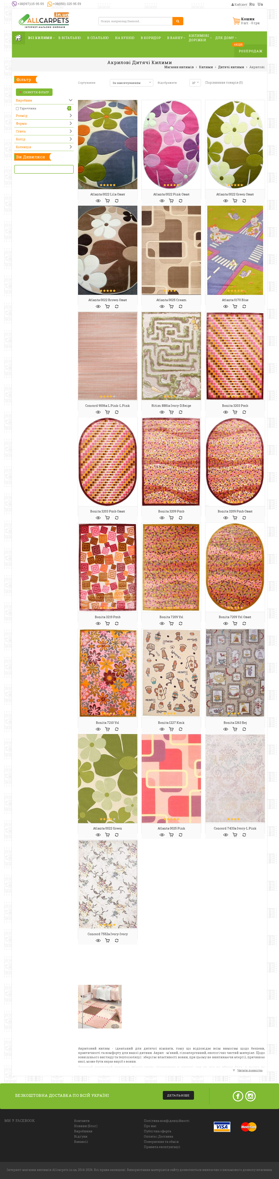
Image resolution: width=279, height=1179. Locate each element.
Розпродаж (251, 51)
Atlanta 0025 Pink (171, 828)
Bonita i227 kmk (171, 723)
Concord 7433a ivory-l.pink (235, 828)
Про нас (150, 1126)
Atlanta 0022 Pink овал (171, 194)
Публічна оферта (157, 1131)
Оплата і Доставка (158, 1136)
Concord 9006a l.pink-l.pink (107, 406)
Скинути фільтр (36, 92)
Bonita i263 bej (235, 723)
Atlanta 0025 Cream (171, 300)
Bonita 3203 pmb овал (107, 511)
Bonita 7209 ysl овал (235, 617)
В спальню (98, 38)
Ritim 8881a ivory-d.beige (171, 406)
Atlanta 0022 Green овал (235, 194)
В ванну (175, 38)
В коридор (151, 38)
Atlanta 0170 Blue (235, 300)
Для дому (224, 38)
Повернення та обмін (161, 1142)
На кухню (124, 38)
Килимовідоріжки (199, 38)
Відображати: (167, 83)
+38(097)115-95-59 (30, 4)
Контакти (82, 1121)
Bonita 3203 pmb (235, 406)
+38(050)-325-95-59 (66, 4)
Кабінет (240, 4)
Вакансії (81, 1142)
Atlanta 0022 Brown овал (107, 300)
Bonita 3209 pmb (171, 511)
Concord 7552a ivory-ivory (108, 934)
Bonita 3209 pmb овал (235, 511)
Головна (18, 37)
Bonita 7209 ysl (171, 617)
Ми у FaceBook (19, 1120)
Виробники (83, 1131)
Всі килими (40, 38)
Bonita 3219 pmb (108, 617)
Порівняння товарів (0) (224, 82)
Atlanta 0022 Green (107, 828)
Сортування (86, 83)
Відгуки (80, 1136)
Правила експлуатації (162, 1147)
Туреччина (28, 108)
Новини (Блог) (85, 1126)
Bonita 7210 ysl (107, 723)
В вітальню (69, 38)
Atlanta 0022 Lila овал (107, 194)
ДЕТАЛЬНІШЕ (178, 1095)
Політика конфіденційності (167, 1121)
